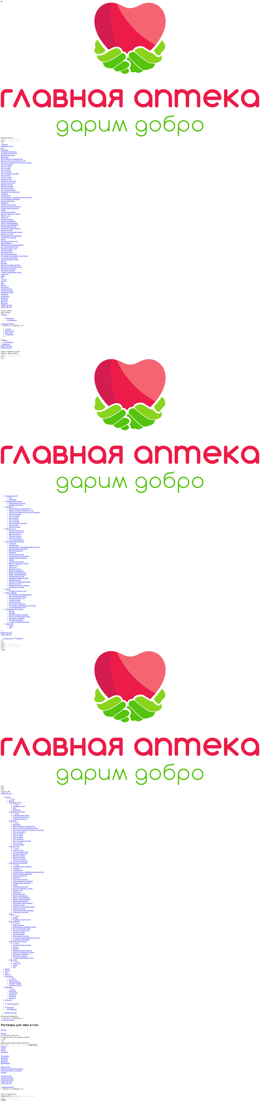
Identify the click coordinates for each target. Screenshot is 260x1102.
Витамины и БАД (19, 806)
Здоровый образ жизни (21, 815)
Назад (13, 799)
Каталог (12, 801)
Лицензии (4, 1059)
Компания (12, 991)
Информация (5, 1063)
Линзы (15, 918)
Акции (3, 1048)
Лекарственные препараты (22, 866)
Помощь (4, 1072)
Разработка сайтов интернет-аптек (24, 1096)
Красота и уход (18, 850)
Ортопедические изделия (21, 945)
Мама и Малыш (18, 925)
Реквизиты (4, 1058)
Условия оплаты (6, 1076)
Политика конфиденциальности (12, 1069)
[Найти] (2, 142)
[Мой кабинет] (2, 641)
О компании (5, 1056)
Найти (3, 1100)
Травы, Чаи (17, 963)
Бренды (3, 1050)
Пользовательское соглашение (11, 1070)
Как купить (13, 980)
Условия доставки (7, 1078)
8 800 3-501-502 (6, 305)
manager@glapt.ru (8, 324)
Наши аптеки (5, 1067)
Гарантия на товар (7, 1080)
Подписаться (33, 1045)
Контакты (4, 1061)
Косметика (16, 824)
